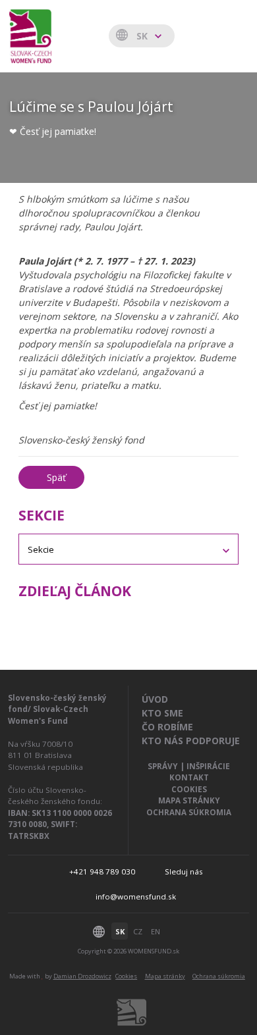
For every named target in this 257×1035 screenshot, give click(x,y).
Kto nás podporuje (191, 740)
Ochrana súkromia (188, 812)
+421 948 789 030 (102, 871)
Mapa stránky (189, 800)
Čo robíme (167, 726)
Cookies (189, 789)
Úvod (155, 699)
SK (120, 931)
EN (155, 931)
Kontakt (189, 777)
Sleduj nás (184, 871)
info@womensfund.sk (136, 896)
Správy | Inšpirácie (189, 766)
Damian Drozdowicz (82, 976)
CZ (137, 931)
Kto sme (162, 713)
